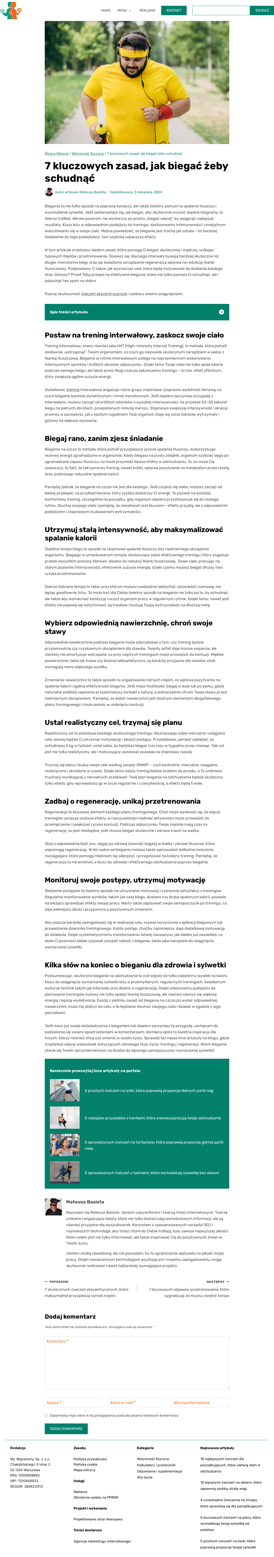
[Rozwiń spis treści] (221, 312)
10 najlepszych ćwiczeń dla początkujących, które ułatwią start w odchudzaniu (230, 1465)
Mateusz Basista (93, 192)
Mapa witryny (84, 1470)
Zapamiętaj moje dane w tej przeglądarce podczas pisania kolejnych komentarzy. (114, 1415)
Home (106, 10)
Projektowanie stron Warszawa (98, 1519)
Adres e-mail (122, 1402)
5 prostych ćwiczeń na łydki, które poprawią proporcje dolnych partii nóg (149, 1090)
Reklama (147, 10)
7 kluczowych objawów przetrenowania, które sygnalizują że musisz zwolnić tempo (189, 1289)
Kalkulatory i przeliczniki (156, 1465)
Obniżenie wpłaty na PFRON (96, 1497)
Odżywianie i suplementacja (159, 1471)
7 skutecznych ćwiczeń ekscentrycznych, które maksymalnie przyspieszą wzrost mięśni (86, 1289)
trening (72, 389)
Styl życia (144, 1477)
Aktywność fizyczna (153, 1459)
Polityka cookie (85, 1464)
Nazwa (54, 1402)
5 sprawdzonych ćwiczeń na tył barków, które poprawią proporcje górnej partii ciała (154, 1145)
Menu (122, 10)
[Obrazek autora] (49, 192)
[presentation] (65, 1090)
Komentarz (57, 1341)
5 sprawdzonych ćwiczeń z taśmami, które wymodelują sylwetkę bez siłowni (152, 1172)
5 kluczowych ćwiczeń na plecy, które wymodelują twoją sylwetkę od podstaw (230, 1523)
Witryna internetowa (192, 1402)
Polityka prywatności (90, 1459)
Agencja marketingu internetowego (102, 1541)
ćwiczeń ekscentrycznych (104, 293)
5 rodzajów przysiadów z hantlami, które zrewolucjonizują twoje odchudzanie (153, 1118)
